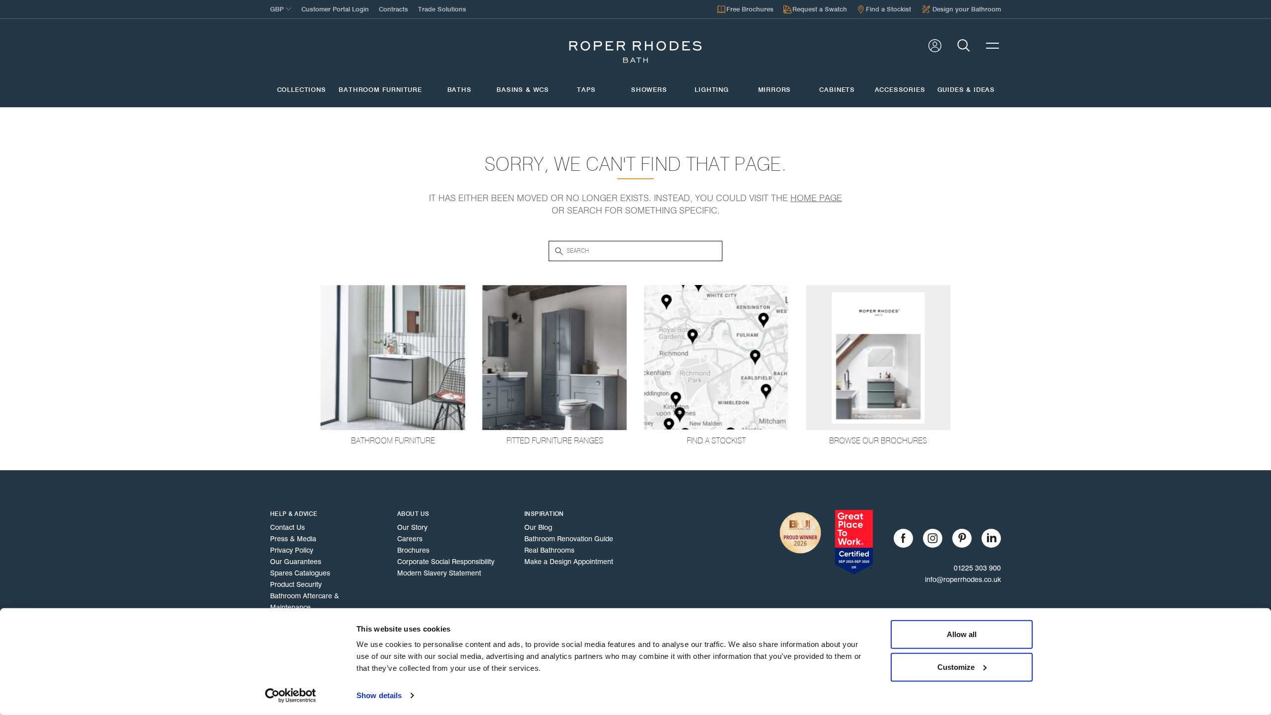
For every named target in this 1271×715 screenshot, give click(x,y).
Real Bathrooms (549, 550)
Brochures (413, 550)
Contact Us (287, 527)
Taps (586, 89)
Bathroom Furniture (380, 89)
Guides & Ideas (966, 89)
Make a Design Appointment (568, 562)
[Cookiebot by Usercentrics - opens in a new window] (290, 695)
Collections (301, 89)
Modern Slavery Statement (439, 573)
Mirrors (774, 89)
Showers (649, 89)
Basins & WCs (522, 89)
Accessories (900, 89)
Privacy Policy (291, 550)
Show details (379, 695)
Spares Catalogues (300, 573)
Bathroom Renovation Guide (568, 539)
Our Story (412, 527)
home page (816, 198)
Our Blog (538, 527)
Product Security (296, 584)
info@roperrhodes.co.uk (963, 579)
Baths (459, 89)
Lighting (712, 89)
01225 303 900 (977, 568)
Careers (410, 539)
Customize (956, 666)
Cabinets (837, 89)
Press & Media (293, 539)
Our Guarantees (295, 562)
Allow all (962, 634)
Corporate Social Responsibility (445, 562)
